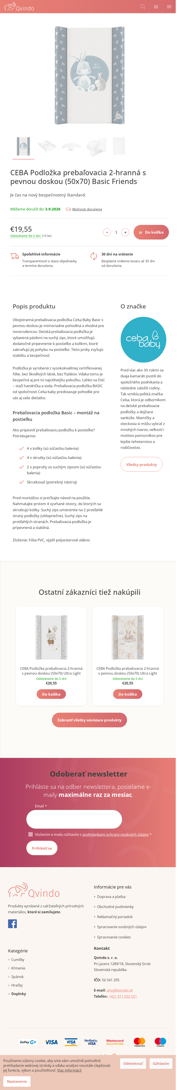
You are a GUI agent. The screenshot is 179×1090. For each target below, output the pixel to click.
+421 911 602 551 (123, 996)
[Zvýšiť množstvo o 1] (125, 232)
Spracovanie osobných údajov (121, 926)
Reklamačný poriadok (115, 916)
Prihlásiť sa (42, 848)
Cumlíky (17, 959)
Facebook (12, 923)
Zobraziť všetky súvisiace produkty (89, 720)
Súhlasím (161, 1063)
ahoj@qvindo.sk (120, 990)
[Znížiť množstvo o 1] (107, 232)
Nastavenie (17, 1081)
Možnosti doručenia (87, 209)
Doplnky (18, 993)
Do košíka (154, 232)
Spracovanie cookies (114, 937)
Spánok (17, 976)
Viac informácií (69, 1070)
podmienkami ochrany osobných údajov (116, 834)
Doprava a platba (111, 896)
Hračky (17, 985)
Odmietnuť (133, 1063)
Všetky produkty (141, 464)
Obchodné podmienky (115, 906)
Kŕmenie (18, 968)
